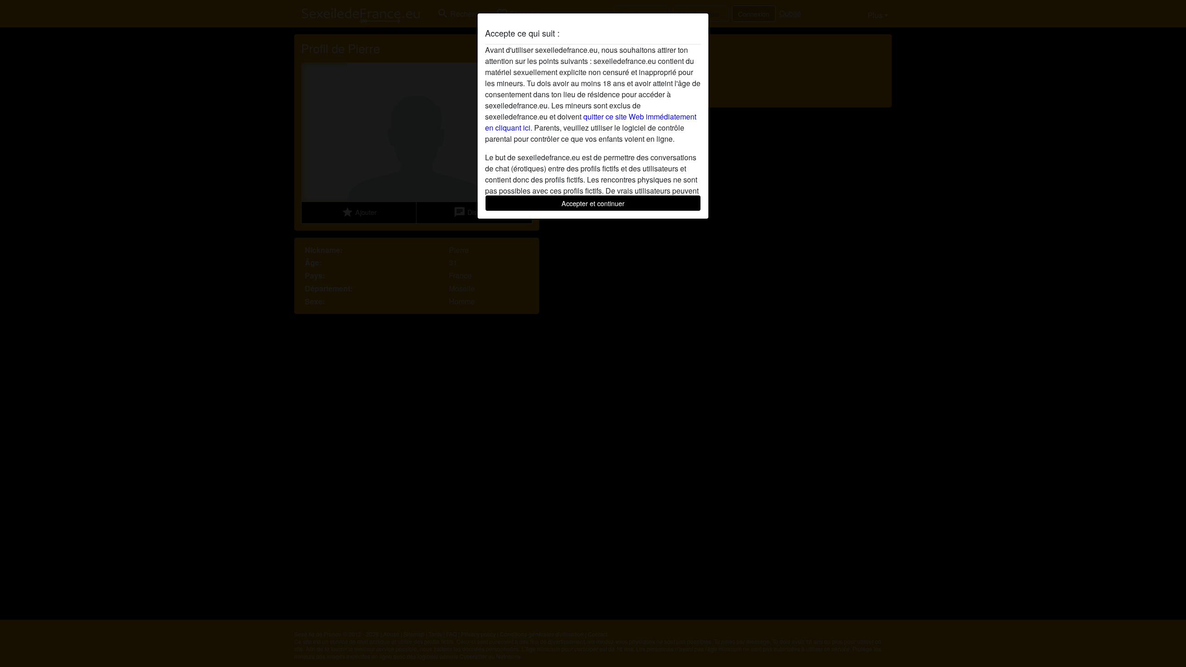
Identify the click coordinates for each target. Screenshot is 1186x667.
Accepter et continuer (593, 203)
